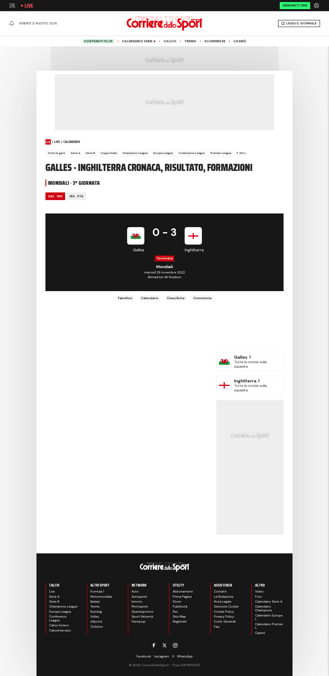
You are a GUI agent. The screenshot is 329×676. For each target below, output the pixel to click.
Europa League (163, 153)
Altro (242, 153)
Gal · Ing (55, 196)
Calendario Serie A (139, 41)
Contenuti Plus (98, 41)
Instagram (161, 656)
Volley (94, 616)
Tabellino (125, 298)
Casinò (239, 41)
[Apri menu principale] (12, 5)
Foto (258, 597)
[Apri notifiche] (11, 23)
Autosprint (139, 597)
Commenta (202, 298)
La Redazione (223, 597)
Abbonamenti (183, 591)
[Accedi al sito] (317, 5)
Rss (175, 612)
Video (259, 591)
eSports (96, 621)
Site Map (179, 616)
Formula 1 (97, 591)
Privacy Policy (224, 616)
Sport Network (142, 616)
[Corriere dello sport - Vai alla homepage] (164, 23)
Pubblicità (180, 606)
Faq (216, 627)
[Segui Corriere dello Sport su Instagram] (175, 645)
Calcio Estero (59, 625)
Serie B (90, 153)
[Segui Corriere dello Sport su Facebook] (153, 645)
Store (177, 601)
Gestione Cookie (226, 606)
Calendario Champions (263, 608)
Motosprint (140, 606)
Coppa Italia (109, 153)
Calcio (170, 41)
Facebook (144, 656)
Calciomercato (60, 630)
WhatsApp (185, 656)
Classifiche (176, 298)
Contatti (220, 591)
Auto (135, 591)
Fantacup (138, 621)
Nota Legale (222, 601)
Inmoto (137, 601)
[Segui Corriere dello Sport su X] (164, 645)
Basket (95, 601)
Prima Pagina (182, 597)
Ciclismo (96, 627)
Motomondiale (101, 597)
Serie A (75, 153)
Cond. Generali (225, 621)
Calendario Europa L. (268, 617)
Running (96, 612)
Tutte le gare (56, 153)
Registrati (180, 621)
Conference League (192, 153)
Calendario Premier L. (269, 626)
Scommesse (215, 41)
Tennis (190, 41)
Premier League (220, 153)
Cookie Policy (224, 612)
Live (29, 6)
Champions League (135, 153)
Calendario (149, 298)
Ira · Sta (76, 196)
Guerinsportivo (143, 612)
